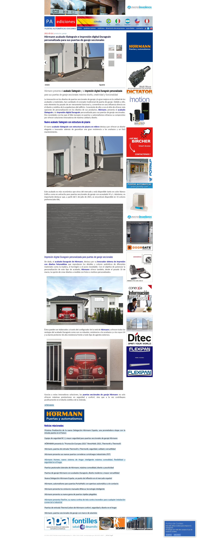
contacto (139, 28)
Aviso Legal (109, 535)
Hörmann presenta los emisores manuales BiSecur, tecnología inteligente (75, 489)
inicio (80, 28)
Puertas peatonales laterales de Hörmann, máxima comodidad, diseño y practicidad (79, 468)
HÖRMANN (49, 405)
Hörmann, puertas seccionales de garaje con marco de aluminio (71, 513)
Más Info (177, 535)
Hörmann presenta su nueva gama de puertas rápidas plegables (71, 494)
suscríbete (130, 28)
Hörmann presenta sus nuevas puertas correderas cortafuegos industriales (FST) (77, 454)
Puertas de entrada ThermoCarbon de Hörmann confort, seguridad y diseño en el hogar (81, 508)
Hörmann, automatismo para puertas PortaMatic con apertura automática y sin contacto (81, 484)
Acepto (168, 535)
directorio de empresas (115, 28)
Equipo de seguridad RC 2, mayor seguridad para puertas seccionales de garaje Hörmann (81, 438)
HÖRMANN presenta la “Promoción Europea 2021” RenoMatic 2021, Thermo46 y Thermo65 (83, 444)
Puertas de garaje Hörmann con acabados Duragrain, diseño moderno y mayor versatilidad (82, 473)
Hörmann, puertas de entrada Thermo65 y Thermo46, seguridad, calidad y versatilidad (80, 449)
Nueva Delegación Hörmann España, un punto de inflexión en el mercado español (78, 478)
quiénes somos (90, 28)
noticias (101, 28)
